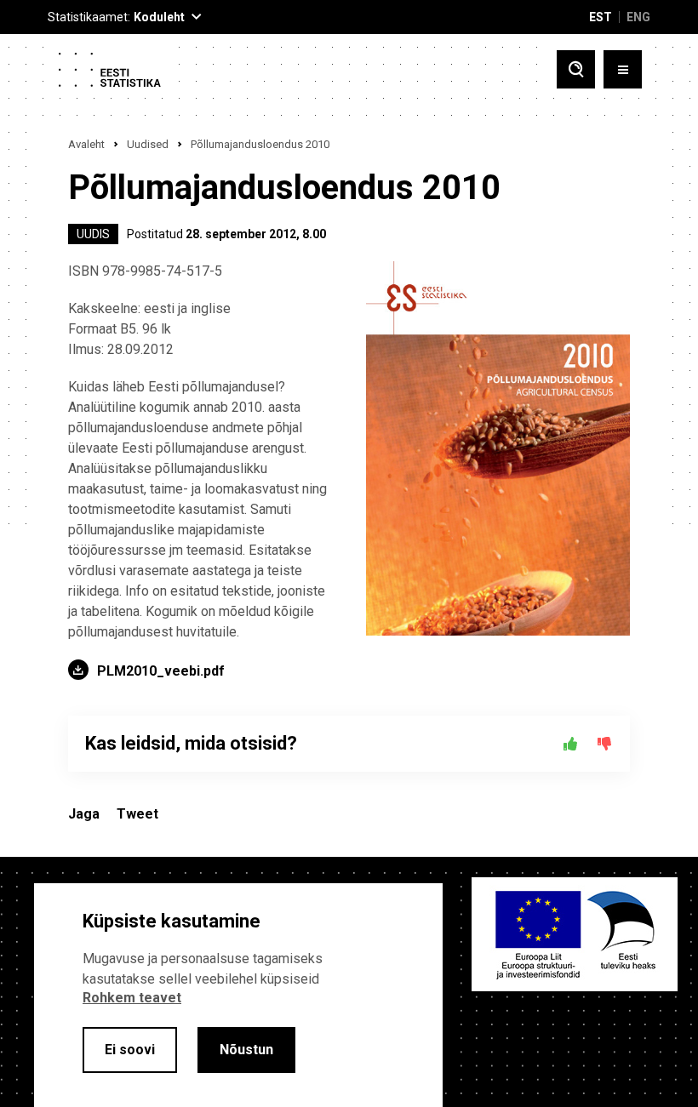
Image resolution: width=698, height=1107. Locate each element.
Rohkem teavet (132, 998)
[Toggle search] (576, 69)
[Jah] (570, 743)
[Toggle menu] (622, 69)
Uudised (148, 144)
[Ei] (604, 743)
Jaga (84, 814)
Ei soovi (130, 1049)
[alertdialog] (238, 995)
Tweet (137, 814)
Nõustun (246, 1049)
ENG (638, 17)
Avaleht (86, 144)
